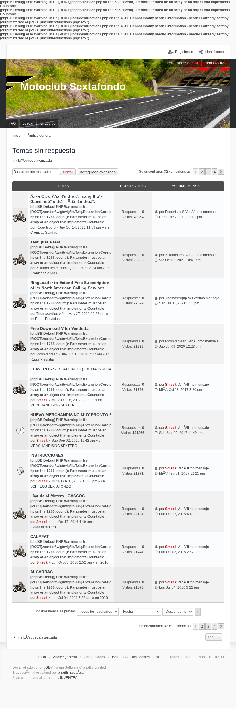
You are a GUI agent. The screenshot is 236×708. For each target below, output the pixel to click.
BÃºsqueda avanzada (98, 171)
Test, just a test (45, 242)
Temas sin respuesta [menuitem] (182, 63)
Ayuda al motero (43, 527)
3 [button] (208, 171)
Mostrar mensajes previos (56, 611)
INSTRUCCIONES (46, 455)
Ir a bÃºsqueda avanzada (32, 161)
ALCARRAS (41, 572)
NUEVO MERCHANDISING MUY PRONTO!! (70, 414)
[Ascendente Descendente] (178, 612)
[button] (221, 172)
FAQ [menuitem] (12, 123)
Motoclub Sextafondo (73, 86)
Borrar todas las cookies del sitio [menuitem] (137, 657)
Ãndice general (65, 657)
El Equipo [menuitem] (48, 123)
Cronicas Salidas (43, 233)
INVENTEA (68, 678)
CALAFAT (39, 536)
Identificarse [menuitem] (214, 52)
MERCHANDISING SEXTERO (53, 405)
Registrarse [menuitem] (184, 52)
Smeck (42, 400)
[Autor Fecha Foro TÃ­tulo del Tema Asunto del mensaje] (140, 612)
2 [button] (202, 171)
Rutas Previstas (47, 319)
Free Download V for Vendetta (59, 328)
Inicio (42, 657)
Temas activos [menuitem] (216, 63)
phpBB (45, 667)
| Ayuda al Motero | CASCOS (57, 496)
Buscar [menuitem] (27, 123)
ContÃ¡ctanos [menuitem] (94, 657)
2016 (104, 562)
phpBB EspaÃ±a (71, 673)
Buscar (67, 171)
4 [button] (215, 171)
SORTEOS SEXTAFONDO (50, 486)
